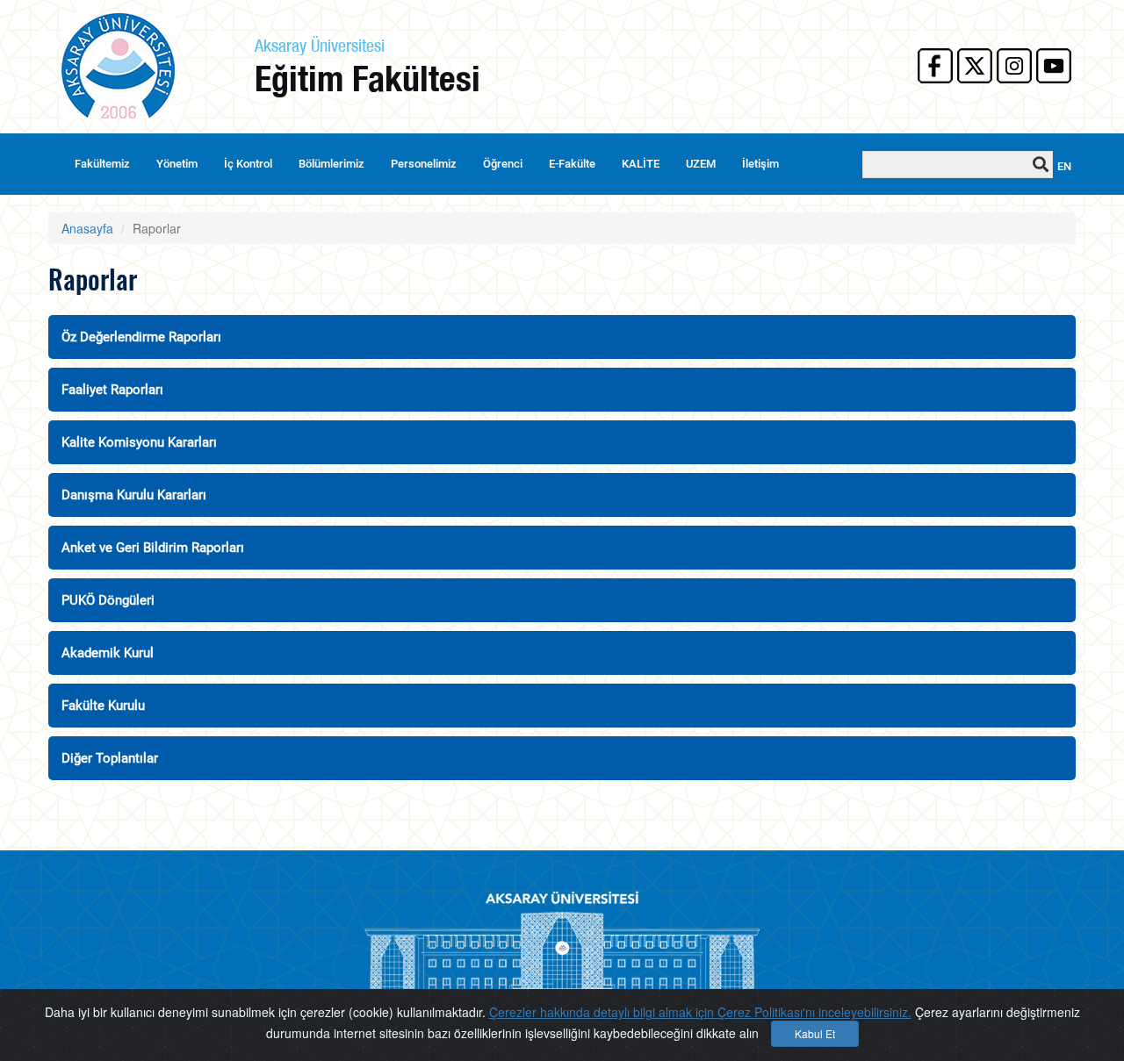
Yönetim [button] (177, 163)
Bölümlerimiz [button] (331, 163)
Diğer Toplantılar (109, 758)
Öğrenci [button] (502, 163)
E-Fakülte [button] (572, 163)
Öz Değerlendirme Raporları (141, 337)
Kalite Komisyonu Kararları (139, 442)
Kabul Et (815, 1033)
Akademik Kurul (107, 653)
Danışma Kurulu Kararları (133, 495)
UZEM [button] (701, 163)
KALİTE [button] (640, 163)
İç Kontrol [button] (248, 163)
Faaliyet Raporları (112, 390)
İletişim (760, 163)
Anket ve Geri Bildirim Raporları (152, 548)
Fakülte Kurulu (103, 705)
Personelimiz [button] (424, 163)
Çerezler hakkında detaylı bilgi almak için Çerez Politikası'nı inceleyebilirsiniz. (700, 1012)
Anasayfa (87, 228)
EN (1064, 166)
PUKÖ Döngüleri (108, 600)
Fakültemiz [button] (102, 163)
